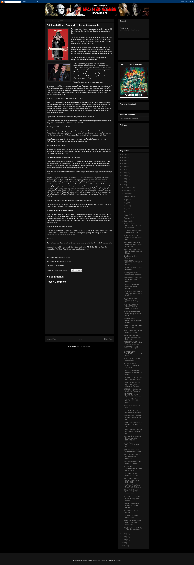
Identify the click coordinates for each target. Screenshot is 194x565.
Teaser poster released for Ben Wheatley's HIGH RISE (132, 480)
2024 (124, 160)
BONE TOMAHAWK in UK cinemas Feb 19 (133, 331)
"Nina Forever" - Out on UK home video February (132, 456)
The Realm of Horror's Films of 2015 (131, 516)
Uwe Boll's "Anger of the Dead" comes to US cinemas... (132, 522)
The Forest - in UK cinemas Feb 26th (131, 474)
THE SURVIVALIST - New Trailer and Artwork (133, 343)
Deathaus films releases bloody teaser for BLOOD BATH (132, 438)
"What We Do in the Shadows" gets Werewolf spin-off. (131, 300)
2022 (124, 166)
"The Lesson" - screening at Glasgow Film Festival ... (133, 279)
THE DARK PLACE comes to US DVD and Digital (133, 378)
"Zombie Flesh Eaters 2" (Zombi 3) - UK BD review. (132, 505)
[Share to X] (77, 270)
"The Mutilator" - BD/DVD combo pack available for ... (132, 417)
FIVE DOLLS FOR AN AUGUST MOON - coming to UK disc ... (132, 307)
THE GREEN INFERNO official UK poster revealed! (132, 286)
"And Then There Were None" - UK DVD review (133, 486)
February (127, 218)
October (127, 194)
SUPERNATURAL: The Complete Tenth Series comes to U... (132, 244)
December (128, 187)
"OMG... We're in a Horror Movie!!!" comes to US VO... (133, 424)
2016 (124, 185)
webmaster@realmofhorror (129, 30)
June (126, 206)
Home (80, 339)
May (126, 209)
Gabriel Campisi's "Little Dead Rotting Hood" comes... (132, 499)
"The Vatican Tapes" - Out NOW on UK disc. (133, 462)
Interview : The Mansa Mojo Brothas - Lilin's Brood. (132, 401)
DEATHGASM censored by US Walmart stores (132, 395)
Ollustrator (103, 560)
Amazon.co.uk (65, 257)
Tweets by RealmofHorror (129, 118)
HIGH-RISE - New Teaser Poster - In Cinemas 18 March (133, 251)
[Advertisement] (130, 49)
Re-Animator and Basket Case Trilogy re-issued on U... (132, 313)
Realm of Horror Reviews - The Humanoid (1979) (133, 528)
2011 (124, 546)
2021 (124, 169)
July (125, 203)
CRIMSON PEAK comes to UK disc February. (132, 390)
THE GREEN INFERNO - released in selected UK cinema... (133, 372)
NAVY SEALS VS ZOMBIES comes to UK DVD (133, 354)
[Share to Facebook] (79, 270)
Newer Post (51, 339)
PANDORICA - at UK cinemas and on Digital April (132, 237)
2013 (124, 540)
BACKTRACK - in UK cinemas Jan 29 (131, 348)
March (126, 215)
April (126, 212)
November (128, 190)
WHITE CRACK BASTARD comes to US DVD (133, 360)
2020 (124, 172)
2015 (124, 534)
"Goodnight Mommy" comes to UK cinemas (132, 274)
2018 (124, 179)
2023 (124, 163)
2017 (124, 182)
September (128, 197)
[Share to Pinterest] (81, 270)
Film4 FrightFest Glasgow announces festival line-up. (133, 431)
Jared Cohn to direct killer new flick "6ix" (133, 326)
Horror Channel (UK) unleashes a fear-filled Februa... (132, 337)
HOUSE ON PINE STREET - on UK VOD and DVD (132, 365)
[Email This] (72, 270)
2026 (124, 154)
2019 (124, 175)
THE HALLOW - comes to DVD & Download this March (133, 263)
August (126, 200)
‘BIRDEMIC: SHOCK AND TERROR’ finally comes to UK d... (133, 293)
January (127, 221)
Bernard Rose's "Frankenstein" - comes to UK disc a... (133, 468)
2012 (124, 543)
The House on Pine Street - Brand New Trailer (133, 231)
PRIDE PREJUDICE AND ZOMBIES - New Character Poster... (132, 384)
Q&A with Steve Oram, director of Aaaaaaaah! (132, 451)
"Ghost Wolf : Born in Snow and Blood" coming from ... (131, 492)
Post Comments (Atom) (84, 346)
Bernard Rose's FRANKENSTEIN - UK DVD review (132, 225)
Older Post (108, 339)
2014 (124, 537)
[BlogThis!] (74, 270)
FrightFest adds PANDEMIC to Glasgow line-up (133, 320)
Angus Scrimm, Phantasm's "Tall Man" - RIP (133, 445)
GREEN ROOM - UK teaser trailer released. (132, 411)
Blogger (118, 560)
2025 (124, 157)
